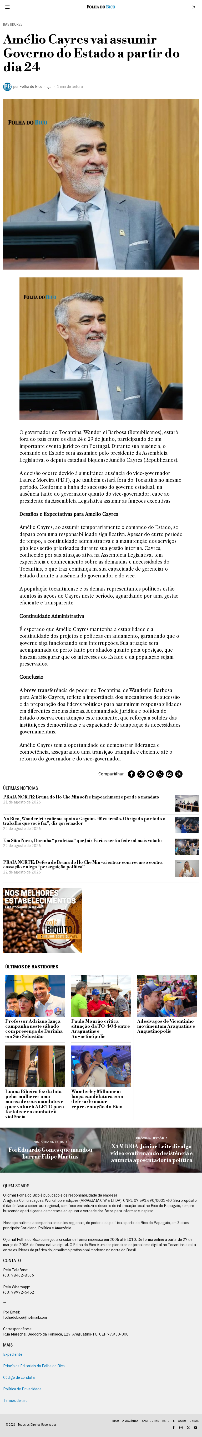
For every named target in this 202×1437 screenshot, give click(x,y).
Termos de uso (15, 1400)
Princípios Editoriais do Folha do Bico (34, 1365)
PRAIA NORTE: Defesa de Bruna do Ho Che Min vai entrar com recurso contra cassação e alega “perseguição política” (83, 865)
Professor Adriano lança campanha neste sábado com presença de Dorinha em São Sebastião (34, 1029)
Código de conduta (19, 1377)
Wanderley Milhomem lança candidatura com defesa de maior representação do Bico (97, 1099)
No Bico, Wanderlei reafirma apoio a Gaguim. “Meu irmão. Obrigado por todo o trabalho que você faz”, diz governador (84, 821)
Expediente (12, 1354)
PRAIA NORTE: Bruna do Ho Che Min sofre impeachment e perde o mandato (81, 797)
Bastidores (13, 24)
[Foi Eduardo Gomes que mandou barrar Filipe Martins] (50, 1150)
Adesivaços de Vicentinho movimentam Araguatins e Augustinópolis (166, 1026)
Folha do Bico (30, 86)
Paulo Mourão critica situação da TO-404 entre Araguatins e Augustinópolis (100, 1029)
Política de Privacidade (22, 1388)
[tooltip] (131, 774)
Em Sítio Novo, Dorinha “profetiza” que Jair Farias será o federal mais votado (82, 841)
